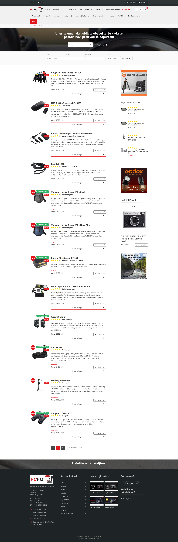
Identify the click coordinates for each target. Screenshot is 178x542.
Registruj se (132, 2)
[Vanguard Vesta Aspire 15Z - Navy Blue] (40, 230)
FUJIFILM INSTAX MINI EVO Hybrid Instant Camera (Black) (133, 239)
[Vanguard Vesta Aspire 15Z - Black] (40, 197)
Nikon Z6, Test (109, 507)
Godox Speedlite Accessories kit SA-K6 (70, 286)
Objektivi (47, 16)
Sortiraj (108, 55)
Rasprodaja (65, 496)
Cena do (88, 55)
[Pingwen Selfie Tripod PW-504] (40, 77)
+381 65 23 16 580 (39, 516)
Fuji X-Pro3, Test (110, 493)
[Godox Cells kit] (40, 322)
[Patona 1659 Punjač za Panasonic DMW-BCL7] (40, 138)
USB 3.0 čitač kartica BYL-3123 (66, 103)
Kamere (56, 16)
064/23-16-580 (84, 10)
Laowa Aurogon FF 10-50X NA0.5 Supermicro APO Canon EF (138, 151)
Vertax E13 (56, 347)
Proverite (131, 156)
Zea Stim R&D (94, 538)
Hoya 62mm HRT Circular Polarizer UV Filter (136, 124)
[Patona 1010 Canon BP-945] (40, 263)
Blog (62, 483)
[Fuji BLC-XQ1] (40, 168)
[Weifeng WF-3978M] (40, 385)
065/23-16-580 (98, 10)
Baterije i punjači (99, 16)
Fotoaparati (36, 16)
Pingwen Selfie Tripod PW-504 (66, 72)
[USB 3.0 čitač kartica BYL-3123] (40, 107)
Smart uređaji (67, 16)
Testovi (63, 493)
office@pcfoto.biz (113, 10)
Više (33, 21)
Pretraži (125, 58)
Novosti (64, 490)
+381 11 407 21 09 (39, 509)
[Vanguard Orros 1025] (40, 419)
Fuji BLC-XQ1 (57, 164)
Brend (48, 55)
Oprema (111, 16)
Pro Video (121, 16)
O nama (63, 507)
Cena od (67, 55)
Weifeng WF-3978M (60, 380)
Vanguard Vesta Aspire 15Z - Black (68, 192)
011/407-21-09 (71, 10)
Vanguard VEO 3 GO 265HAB (137, 137)
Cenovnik (64, 503)
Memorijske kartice (82, 16)
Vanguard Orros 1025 (61, 413)
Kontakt (127, 10)
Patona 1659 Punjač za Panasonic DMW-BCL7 (73, 133)
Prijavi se (100, 45)
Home (34, 26)
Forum (63, 486)
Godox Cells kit (58, 316)
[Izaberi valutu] (141, 9)
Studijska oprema (134, 16)
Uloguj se (144, 2)
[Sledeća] (63, 448)
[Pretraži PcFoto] (137, 9)
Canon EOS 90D (95, 507)
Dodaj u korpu (77, 94)
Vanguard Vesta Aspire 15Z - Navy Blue (70, 225)
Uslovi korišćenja (67, 513)
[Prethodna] (53, 448)
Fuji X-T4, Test (95, 493)
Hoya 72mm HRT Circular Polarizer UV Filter (136, 110)
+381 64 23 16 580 (39, 512)
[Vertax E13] (40, 353)
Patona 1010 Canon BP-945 (64, 258)
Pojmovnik (65, 500)
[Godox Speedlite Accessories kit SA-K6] (40, 291)
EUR (101, 90)
